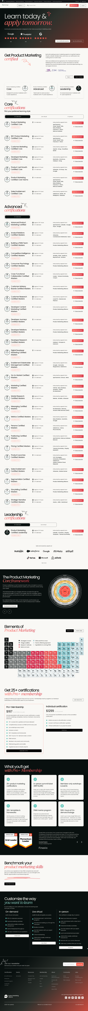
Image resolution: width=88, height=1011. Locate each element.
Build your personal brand (55, 976)
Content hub (31, 976)
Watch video (79, 630)
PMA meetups (66, 980)
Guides (29, 982)
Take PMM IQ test (10, 884)
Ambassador (55, 984)
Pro (40, 981)
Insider (41, 978)
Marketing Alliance (10, 1)
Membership (74, 5)
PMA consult (78, 980)
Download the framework (10, 606)
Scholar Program (8, 981)
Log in (83, 5)
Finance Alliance (47, 1)
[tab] (17, 116)
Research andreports (31, 979)
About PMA (54, 989)
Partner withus (54, 980)
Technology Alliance (57, 1)
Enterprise (6, 978)
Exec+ (41, 986)
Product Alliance (29, 1)
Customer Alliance (38, 1)
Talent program (79, 982)
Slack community (66, 976)
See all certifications (77, 41)
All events (18, 976)
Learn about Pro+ (78, 700)
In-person (70, 947)
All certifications (8, 976)
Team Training (78, 77)
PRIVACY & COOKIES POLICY (45, 1004)
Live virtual (43, 943)
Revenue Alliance (20, 1)
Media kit (84, 1)
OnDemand (17, 935)
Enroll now (64, 730)
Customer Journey (6, 984)
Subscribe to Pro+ (24, 750)
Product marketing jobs (79, 976)
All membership (43, 976)
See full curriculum (77, 123)
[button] (69, 77)
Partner (77, 1)
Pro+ (41, 983)
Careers (53, 986)
